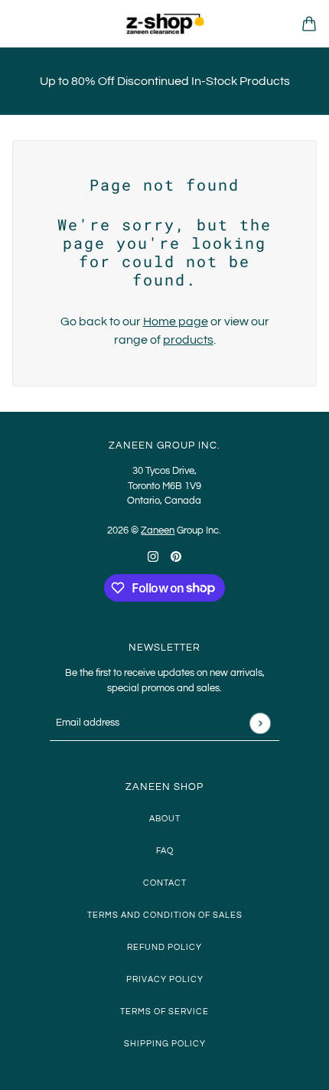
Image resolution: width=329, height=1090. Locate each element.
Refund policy (164, 947)
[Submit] (259, 723)
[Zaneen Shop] (164, 23)
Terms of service (164, 1011)
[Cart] (309, 23)
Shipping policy (165, 1043)
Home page (175, 321)
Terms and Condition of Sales (165, 915)
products (188, 340)
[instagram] (153, 555)
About (165, 818)
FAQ (165, 851)
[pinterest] (175, 555)
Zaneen (157, 530)
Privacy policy (165, 979)
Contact (165, 883)
